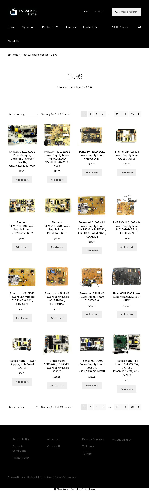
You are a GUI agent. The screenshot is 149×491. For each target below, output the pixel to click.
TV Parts (87, 453)
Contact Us (90, 27)
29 (132, 114)
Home (11, 27)
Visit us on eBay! (122, 439)
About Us (13, 41)
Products (47, 27)
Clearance (70, 27)
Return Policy (20, 439)
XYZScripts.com (88, 489)
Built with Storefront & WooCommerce (51, 477)
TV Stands (88, 446)
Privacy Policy (20, 457)
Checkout (99, 11)
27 (117, 114)
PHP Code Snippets (62, 489)
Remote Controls (93, 439)
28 (124, 114)
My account (29, 27)
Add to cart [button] (22, 179)
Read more (127, 172)
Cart (86, 11)
